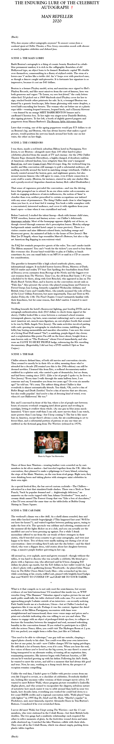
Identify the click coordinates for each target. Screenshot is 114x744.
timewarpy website (20, 221)
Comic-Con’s (39, 163)
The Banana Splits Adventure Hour (64, 121)
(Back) (14, 36)
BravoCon (16, 163)
